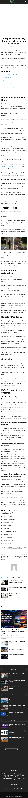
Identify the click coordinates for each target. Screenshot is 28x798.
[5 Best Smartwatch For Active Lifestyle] (4, 700)
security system (17, 173)
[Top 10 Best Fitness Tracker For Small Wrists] (4, 707)
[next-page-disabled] (4, 600)
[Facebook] (6, 789)
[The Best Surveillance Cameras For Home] (4, 595)
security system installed (20, 104)
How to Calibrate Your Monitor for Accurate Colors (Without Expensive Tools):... (12, 631)
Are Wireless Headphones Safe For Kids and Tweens (21, 557)
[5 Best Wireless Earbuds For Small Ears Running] (4, 682)
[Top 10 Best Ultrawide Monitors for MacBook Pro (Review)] (4, 739)
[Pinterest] (10, 789)
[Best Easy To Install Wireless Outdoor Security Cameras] (4, 582)
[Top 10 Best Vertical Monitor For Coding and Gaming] (4, 732)
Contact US (20, 794)
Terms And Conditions (6, 794)
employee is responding (17, 122)
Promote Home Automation (10, 84)
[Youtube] (21, 789)
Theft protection (7, 81)
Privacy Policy (14, 794)
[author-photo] (14, 571)
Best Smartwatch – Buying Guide (16, 712)
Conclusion (6, 90)
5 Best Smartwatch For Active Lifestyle (17, 699)
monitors (3, 627)
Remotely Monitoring (8, 87)
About (25, 794)
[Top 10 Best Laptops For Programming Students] (4, 688)
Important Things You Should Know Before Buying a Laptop (7, 558)
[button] (2, 2)
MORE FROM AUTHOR (16, 577)
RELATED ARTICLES (5, 577)
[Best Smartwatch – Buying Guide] (4, 714)
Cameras (3, 584)
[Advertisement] (14, 18)
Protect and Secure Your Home (11, 75)
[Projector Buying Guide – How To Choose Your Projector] (4, 675)
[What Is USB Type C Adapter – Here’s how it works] (4, 643)
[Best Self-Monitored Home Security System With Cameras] (4, 589)
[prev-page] (2, 600)
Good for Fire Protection (9, 78)
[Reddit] (14, 789)
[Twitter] (17, 789)
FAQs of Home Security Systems (11, 93)
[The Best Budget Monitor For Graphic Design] (4, 726)
